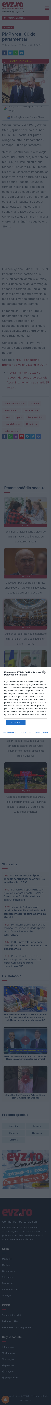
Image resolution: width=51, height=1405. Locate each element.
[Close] (45, 672)
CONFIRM (15, 722)
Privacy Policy (41, 732)
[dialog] (25, 702)
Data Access (25, 732)
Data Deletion (9, 732)
